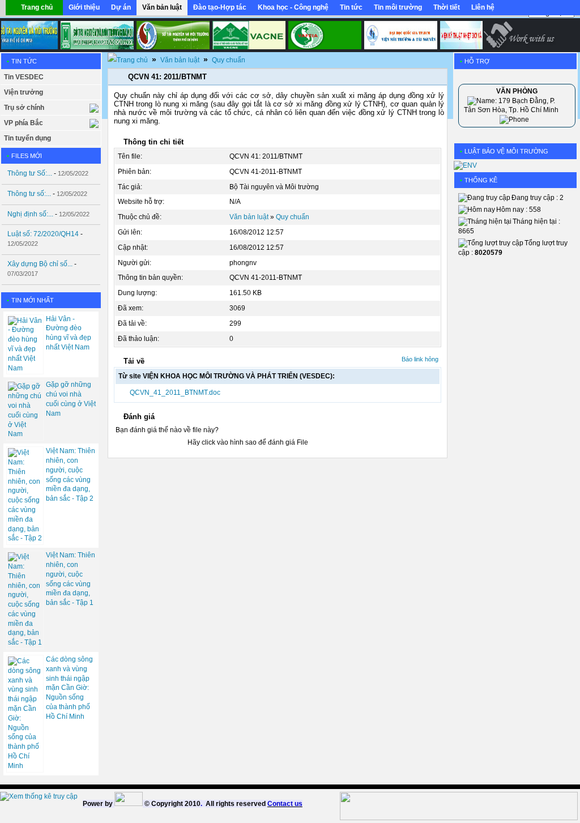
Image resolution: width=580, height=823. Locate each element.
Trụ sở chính (24, 108)
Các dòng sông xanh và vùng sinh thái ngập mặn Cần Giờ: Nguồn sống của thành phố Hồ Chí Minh (69, 687)
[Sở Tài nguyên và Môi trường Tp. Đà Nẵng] (169, 35)
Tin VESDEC (24, 77)
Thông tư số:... (29, 194)
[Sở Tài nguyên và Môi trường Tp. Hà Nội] (93, 35)
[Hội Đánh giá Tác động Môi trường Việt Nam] (320, 35)
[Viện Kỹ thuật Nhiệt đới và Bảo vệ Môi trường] (472, 35)
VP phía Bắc (23, 123)
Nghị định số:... (30, 214)
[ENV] (465, 165)
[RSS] (558, 10)
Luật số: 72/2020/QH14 (43, 234)
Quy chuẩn (228, 60)
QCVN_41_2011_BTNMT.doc (175, 392)
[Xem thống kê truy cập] (39, 796)
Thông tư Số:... (29, 173)
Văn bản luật (179, 60)
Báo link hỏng (420, 359)
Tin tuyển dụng (27, 138)
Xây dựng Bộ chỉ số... (39, 264)
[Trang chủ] (128, 60)
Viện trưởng (23, 92)
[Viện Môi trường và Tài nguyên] (396, 35)
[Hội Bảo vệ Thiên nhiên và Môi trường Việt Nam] (245, 35)
